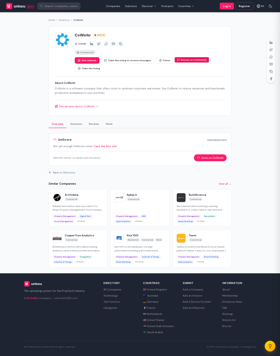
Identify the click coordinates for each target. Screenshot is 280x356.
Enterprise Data (232, 301)
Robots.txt (229, 320)
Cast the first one (105, 146)
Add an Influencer (194, 307)
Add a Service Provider (197, 301)
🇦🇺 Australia (150, 295)
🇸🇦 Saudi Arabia (153, 332)
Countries (184, 6)
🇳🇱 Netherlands (152, 314)
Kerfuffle (32, 298)
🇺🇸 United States (153, 320)
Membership (230, 295)
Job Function (111, 301)
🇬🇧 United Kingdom (155, 289)
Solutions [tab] (76, 124)
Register (244, 6)
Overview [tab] (57, 124)
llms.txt (226, 326)
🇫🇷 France (149, 307)
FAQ (224, 307)
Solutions (131, 6)
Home (52, 20)
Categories (110, 307)
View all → (225, 183)
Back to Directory (64, 172)
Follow (166, 60)
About (226, 289)
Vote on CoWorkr (213, 158)
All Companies (112, 289)
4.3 (101, 35)
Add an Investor (192, 295)
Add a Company (193, 289)
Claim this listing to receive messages (129, 60)
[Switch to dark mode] (270, 6)
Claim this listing (91, 68)
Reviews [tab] (94, 124)
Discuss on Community (194, 59)
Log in (227, 6)
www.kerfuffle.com (66, 298)
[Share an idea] (270, 346)
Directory (64, 20)
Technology (110, 295)
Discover (147, 6)
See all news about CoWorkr (77, 106)
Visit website (89, 60)
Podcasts (167, 6)
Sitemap (227, 314)
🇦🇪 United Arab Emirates (158, 326)
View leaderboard (217, 139)
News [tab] (109, 124)
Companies (113, 6)
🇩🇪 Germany (151, 301)
